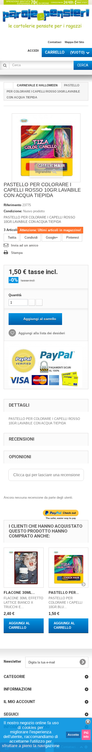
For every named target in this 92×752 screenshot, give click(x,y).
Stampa (17, 253)
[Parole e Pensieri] (46, 18)
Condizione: (13, 211)
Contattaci (54, 42)
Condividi (31, 237)
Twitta (11, 237)
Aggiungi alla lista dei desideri (41, 333)
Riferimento (12, 205)
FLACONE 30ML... (19, 592)
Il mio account (19, 701)
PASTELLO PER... (64, 592)
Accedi (33, 50)
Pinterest (72, 237)
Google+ (51, 237)
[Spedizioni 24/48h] (46, 2)
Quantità (15, 295)
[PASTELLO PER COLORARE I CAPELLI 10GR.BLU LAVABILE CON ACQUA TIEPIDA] (69, 568)
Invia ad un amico (24, 245)
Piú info (86, 734)
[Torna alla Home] (8, 85)
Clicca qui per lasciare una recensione (46, 475)
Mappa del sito (74, 42)
